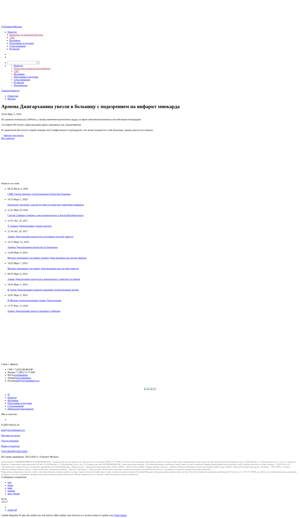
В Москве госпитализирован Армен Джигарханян (34, 300)
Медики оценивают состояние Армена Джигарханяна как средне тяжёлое (47, 258)
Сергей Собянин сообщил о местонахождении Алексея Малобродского (46, 215)
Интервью (14, 40)
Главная (5, 90)
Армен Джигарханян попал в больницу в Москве (34, 311)
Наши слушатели (10, 446)
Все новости (8, 138)
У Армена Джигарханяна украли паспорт (30, 226)
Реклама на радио (10, 435)
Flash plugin (120, 515)
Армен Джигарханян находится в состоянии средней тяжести (40, 236)
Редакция (14, 49)
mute (10, 488)
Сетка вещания (17, 46)
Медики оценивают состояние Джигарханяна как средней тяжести (43, 268)
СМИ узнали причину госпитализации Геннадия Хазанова (39, 194)
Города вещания (9, 440)
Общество (13, 96)
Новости (12, 32)
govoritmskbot (20, 375)
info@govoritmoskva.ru (27, 380)
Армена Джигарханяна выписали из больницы (33, 247)
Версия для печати (14, 135)
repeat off (12, 510)
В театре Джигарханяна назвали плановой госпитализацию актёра (43, 289)
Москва (12, 98)
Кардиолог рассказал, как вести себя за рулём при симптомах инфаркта (46, 204)
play (10, 482)
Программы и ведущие (21, 43)
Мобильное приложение (21, 409)
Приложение (21, 85)
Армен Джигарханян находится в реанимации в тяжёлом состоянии (44, 279)
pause (10, 485)
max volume (14, 493)
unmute (11, 491)
